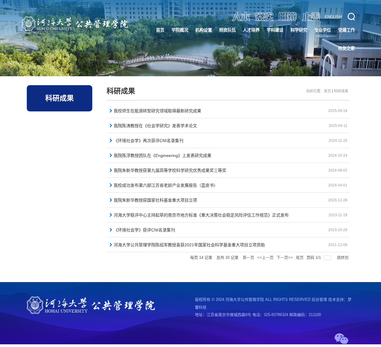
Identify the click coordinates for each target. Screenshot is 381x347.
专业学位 (322, 30)
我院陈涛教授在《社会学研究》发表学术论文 (155, 125)
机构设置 (203, 30)
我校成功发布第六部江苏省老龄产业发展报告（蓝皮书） (166, 185)
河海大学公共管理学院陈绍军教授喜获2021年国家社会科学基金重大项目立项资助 (189, 244)
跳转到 (343, 257)
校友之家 (346, 48)
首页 (160, 30)
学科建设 (275, 30)
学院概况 (179, 30)
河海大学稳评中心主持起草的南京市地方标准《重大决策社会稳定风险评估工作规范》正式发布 (201, 215)
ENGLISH (333, 17)
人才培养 (251, 30)
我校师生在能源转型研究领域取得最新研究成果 (157, 110)
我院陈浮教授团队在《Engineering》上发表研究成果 (162, 155)
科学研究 (299, 30)
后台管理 (319, 299)
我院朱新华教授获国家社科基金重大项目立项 (155, 200)
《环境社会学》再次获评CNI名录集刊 (148, 140)
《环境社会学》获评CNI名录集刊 (144, 230)
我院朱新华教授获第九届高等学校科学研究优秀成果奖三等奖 (170, 170)
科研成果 (341, 91)
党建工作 (346, 30)
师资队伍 (227, 30)
